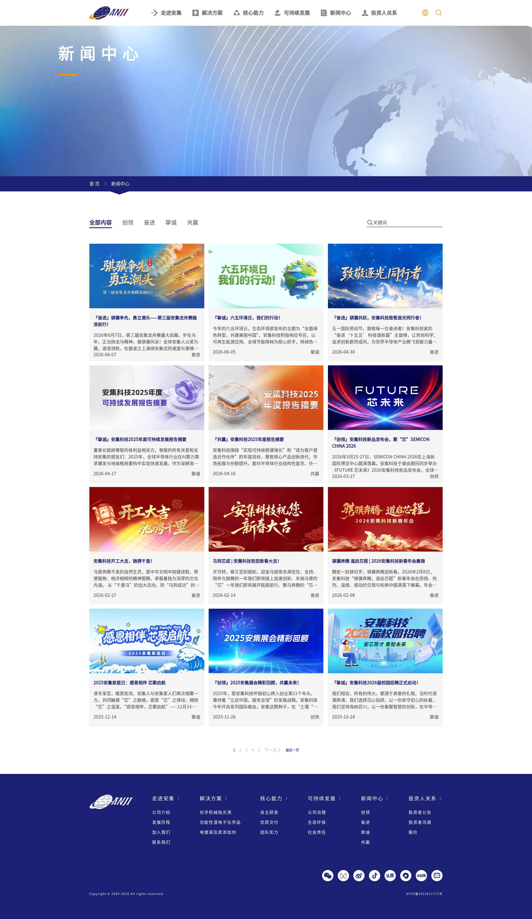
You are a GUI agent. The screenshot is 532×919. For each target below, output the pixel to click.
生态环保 (317, 822)
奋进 (149, 222)
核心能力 (253, 12)
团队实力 (269, 832)
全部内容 (100, 222)
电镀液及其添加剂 (218, 832)
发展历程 (161, 822)
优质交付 (269, 822)
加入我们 (161, 832)
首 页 (94, 183)
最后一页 (292, 750)
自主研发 (269, 812)
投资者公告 (420, 812)
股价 (413, 832)
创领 (127, 222)
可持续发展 (297, 12)
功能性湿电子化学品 (220, 822)
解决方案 (212, 12)
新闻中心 (340, 12)
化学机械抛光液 (216, 812)
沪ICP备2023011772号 (424, 893)
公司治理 (317, 812)
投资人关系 (384, 12)
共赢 (192, 222)
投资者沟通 (420, 822)
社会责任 (317, 832)
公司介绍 (161, 812)
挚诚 (171, 222)
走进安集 (171, 12)
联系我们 (161, 842)
